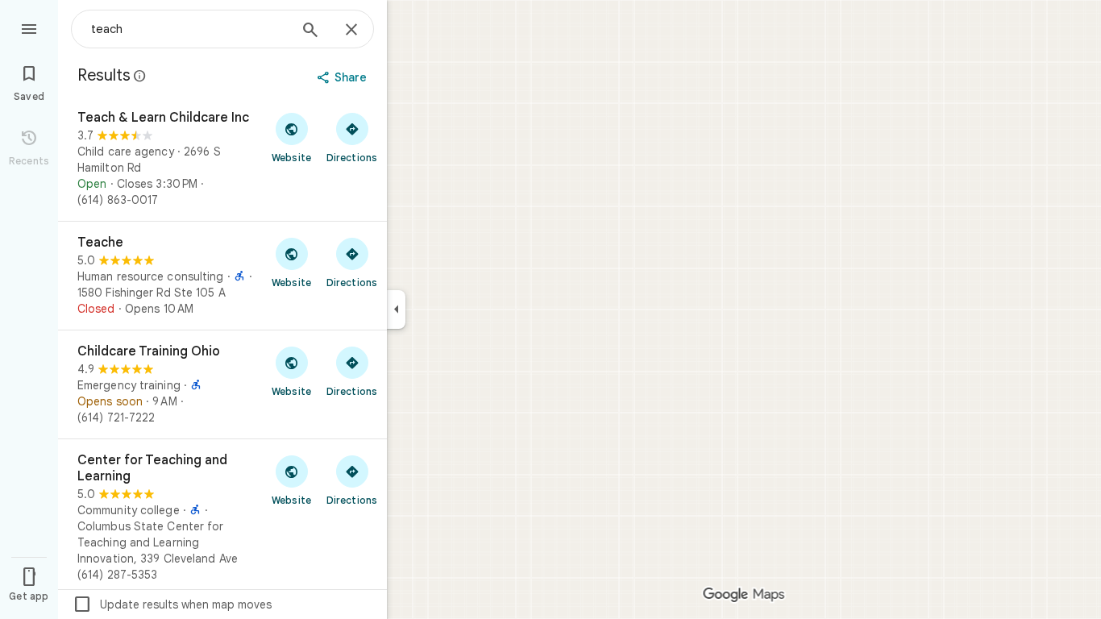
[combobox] (189, 29)
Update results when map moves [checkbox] (172, 604)
